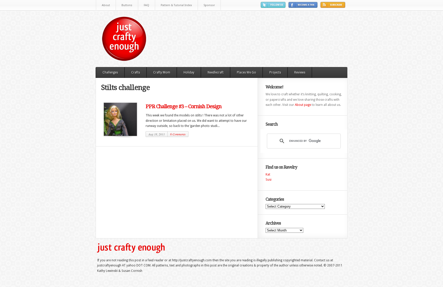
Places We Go (246, 72)
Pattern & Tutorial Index (176, 5)
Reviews (299, 72)
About (106, 5)
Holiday (189, 72)
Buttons (127, 5)
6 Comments (178, 134)
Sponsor (209, 5)
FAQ (146, 5)
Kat (268, 174)
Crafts (135, 72)
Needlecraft (216, 72)
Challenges (110, 72)
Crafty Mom (161, 72)
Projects (275, 72)
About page (303, 105)
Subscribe (333, 6)
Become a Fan (304, 6)
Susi (268, 179)
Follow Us (274, 6)
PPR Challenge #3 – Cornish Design (184, 106)
